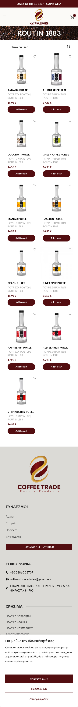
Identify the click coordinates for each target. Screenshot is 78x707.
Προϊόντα (11, 530)
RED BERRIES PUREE (55, 347)
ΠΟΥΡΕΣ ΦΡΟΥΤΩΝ (19, 94)
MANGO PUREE (17, 218)
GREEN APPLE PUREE (56, 154)
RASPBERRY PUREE (20, 347)
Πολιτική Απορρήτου (18, 615)
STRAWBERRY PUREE (21, 411)
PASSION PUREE (53, 218)
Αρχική (10, 516)
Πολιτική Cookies (16, 621)
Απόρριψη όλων (39, 698)
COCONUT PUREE (19, 154)
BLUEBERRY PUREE (54, 90)
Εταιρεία (11, 523)
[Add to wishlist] (34, 56)
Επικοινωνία (13, 536)
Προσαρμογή (39, 688)
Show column (19, 47)
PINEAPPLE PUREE (54, 283)
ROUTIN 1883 (15, 97)
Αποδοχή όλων (39, 678)
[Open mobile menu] (5, 17)
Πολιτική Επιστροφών (19, 627)
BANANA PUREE (18, 90)
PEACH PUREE (16, 283)
